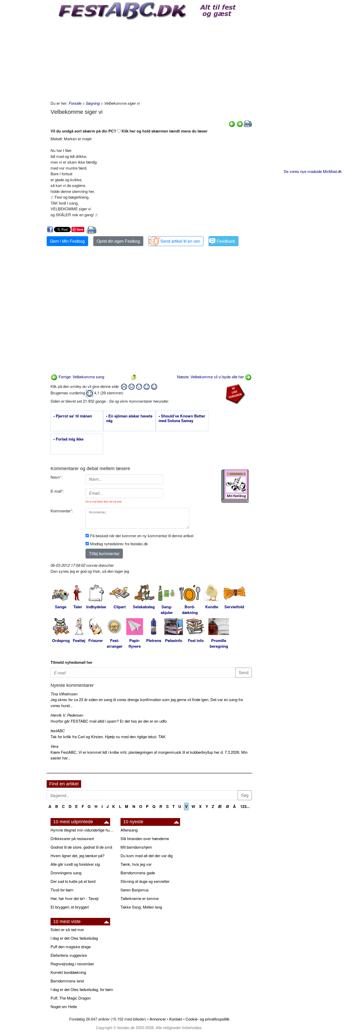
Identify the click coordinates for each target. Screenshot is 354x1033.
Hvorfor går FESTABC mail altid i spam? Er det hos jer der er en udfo (109, 721)
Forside (75, 103)
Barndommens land (67, 980)
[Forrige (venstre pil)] (232, 123)
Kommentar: (62, 510)
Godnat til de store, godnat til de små (81, 847)
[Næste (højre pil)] (240, 123)
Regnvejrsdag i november (72, 963)
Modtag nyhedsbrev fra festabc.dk (119, 543)
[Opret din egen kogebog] (235, 486)
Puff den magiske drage (71, 946)
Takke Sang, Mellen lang (141, 907)
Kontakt (175, 1019)
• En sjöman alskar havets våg (129, 418)
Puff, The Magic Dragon (71, 998)
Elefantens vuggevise (69, 955)
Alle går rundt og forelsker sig (75, 864)
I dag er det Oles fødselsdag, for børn (82, 989)
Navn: (56, 477)
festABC (58, 730)
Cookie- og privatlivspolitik (208, 1019)
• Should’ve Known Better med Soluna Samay (182, 418)
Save (80, 229)
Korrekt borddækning (68, 972)
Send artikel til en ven (180, 241)
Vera (54, 746)
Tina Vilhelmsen (64, 693)
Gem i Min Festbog (67, 241)
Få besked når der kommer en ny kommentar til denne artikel (141, 535)
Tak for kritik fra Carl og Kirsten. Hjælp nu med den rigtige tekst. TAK (108, 736)
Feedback (226, 241)
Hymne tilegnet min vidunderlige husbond (83, 830)
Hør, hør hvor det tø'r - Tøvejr (75, 898)
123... (245, 806)
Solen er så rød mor (67, 929)
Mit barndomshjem (136, 847)
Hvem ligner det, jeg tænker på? (77, 855)
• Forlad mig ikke (68, 439)
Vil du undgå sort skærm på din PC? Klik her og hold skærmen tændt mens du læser (129, 131)
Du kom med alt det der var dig (147, 855)
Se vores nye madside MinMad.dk (313, 171)
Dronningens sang (66, 872)
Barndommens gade (138, 872)
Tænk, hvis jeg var (136, 864)
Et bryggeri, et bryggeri (70, 907)
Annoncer (158, 1019)
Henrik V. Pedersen (67, 715)
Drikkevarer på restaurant (72, 838)
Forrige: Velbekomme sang (81, 376)
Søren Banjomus (135, 889)
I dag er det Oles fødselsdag (74, 938)
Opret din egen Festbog (118, 241)
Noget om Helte (64, 1006)
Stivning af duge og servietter (145, 881)
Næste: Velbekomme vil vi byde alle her (211, 376)
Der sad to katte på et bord (73, 881)
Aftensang (129, 830)
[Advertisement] (151, 59)
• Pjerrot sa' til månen (72, 416)
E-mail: (57, 491)
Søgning (93, 103)
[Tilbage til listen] (134, 376)
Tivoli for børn (62, 889)
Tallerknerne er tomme (140, 898)
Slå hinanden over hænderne (145, 838)
